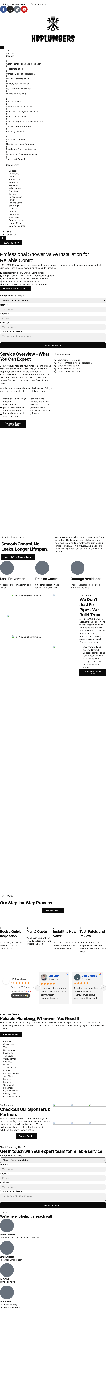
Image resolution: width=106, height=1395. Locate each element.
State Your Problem (11, 331)
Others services (62, 354)
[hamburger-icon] (2, 47)
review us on (19, 995)
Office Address (7, 1234)
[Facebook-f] (3, 9)
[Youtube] (24, 9)
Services (10, 56)
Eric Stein (54, 975)
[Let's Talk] (7, 1270)
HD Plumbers (18, 979)
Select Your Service (12, 295)
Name (4, 304)
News (8, 231)
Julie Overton (89, 975)
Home (8, 50)
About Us (10, 53)
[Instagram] (10, 9)
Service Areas (12, 165)
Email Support (7, 1257)
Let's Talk (5, 1279)
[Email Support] (7, 1248)
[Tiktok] (17, 9)
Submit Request (51, 345)
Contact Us (11, 234)
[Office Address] (7, 1225)
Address (5, 322)
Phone (4, 313)
